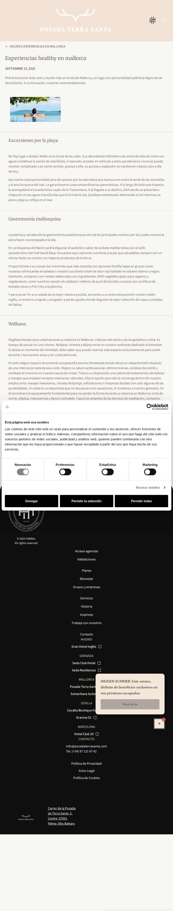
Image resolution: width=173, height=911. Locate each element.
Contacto (86, 634)
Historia (86, 606)
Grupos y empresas (86, 587)
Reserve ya (130, 704)
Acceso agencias (86, 551)
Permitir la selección (86, 501)
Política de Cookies (86, 778)
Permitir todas (141, 501)
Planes (86, 570)
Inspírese (86, 614)
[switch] (65, 472)
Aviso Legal (87, 770)
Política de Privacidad (86, 763)
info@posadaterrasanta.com (86, 746)
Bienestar (86, 579)
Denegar (31, 501)
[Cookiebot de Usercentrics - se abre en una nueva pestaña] (149, 407)
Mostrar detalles (148, 487)
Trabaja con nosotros (87, 623)
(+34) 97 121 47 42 (84, 751)
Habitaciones (86, 559)
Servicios (86, 598)
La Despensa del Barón (29, 248)
